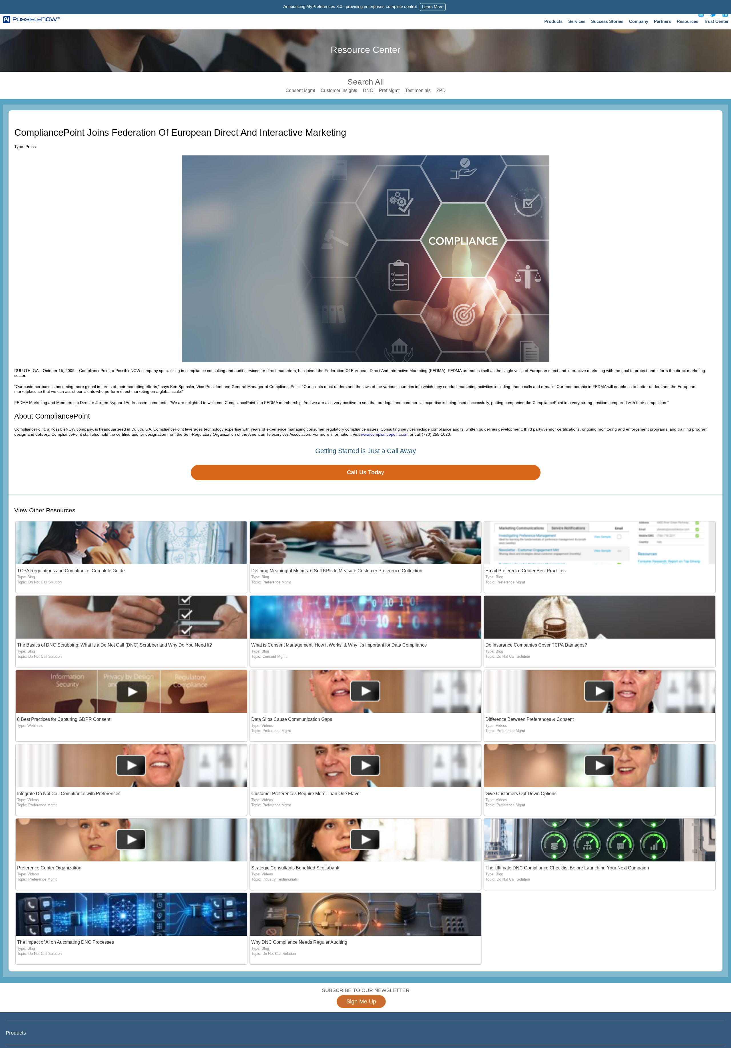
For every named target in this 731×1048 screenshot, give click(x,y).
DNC (368, 90)
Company (638, 21)
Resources (687, 21)
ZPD (441, 90)
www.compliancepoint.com (385, 434)
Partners (662, 21)
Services (576, 21)
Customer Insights (339, 90)
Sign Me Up (361, 1001)
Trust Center (716, 21)
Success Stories (607, 21)
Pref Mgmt (389, 90)
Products (553, 21)
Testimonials (418, 90)
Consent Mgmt (300, 90)
